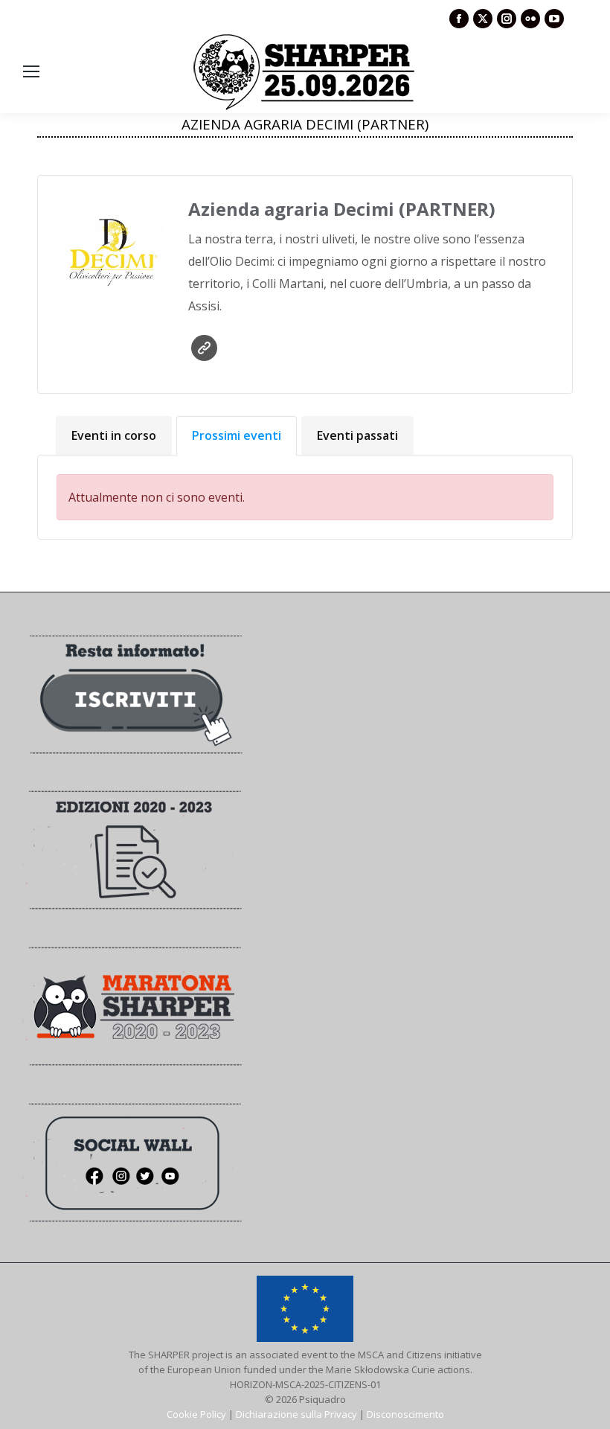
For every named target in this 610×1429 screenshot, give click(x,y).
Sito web (204, 348)
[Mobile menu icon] (31, 71)
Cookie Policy (196, 1414)
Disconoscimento (405, 1414)
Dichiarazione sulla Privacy (296, 1414)
